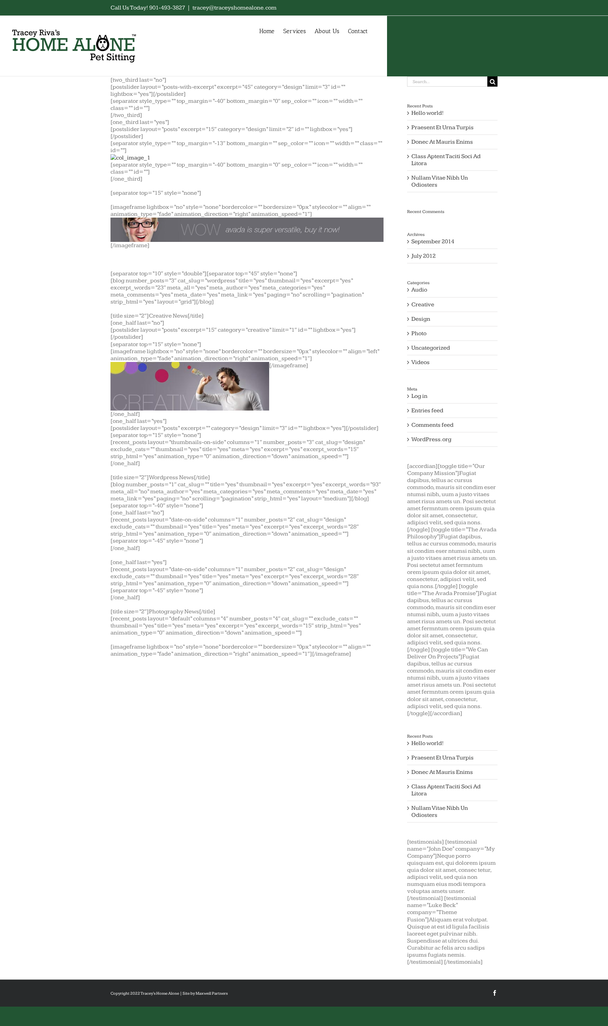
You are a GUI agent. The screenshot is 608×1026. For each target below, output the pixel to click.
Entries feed (427, 410)
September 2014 (432, 241)
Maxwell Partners (212, 993)
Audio (419, 289)
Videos (420, 362)
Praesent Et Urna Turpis (442, 127)
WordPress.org (431, 439)
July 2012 (423, 255)
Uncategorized (430, 347)
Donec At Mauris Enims (442, 141)
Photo (418, 333)
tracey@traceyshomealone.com (234, 7)
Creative (422, 304)
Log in (419, 396)
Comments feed (432, 424)
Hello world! (427, 113)
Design (420, 319)
